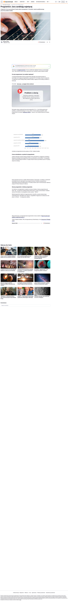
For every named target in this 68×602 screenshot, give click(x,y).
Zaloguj (63, 1)
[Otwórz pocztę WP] (56, 2)
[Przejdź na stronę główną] (2, 2)
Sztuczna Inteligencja (40, 1)
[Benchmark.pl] (9, 2)
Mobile (16, 1)
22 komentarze (42, 42)
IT (15, 80)
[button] (59, 1)
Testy (28, 1)
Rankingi (32, 1)
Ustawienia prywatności (50, 592)
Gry (47, 1)
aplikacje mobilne (27, 112)
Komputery (22, 1)
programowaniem (22, 69)
